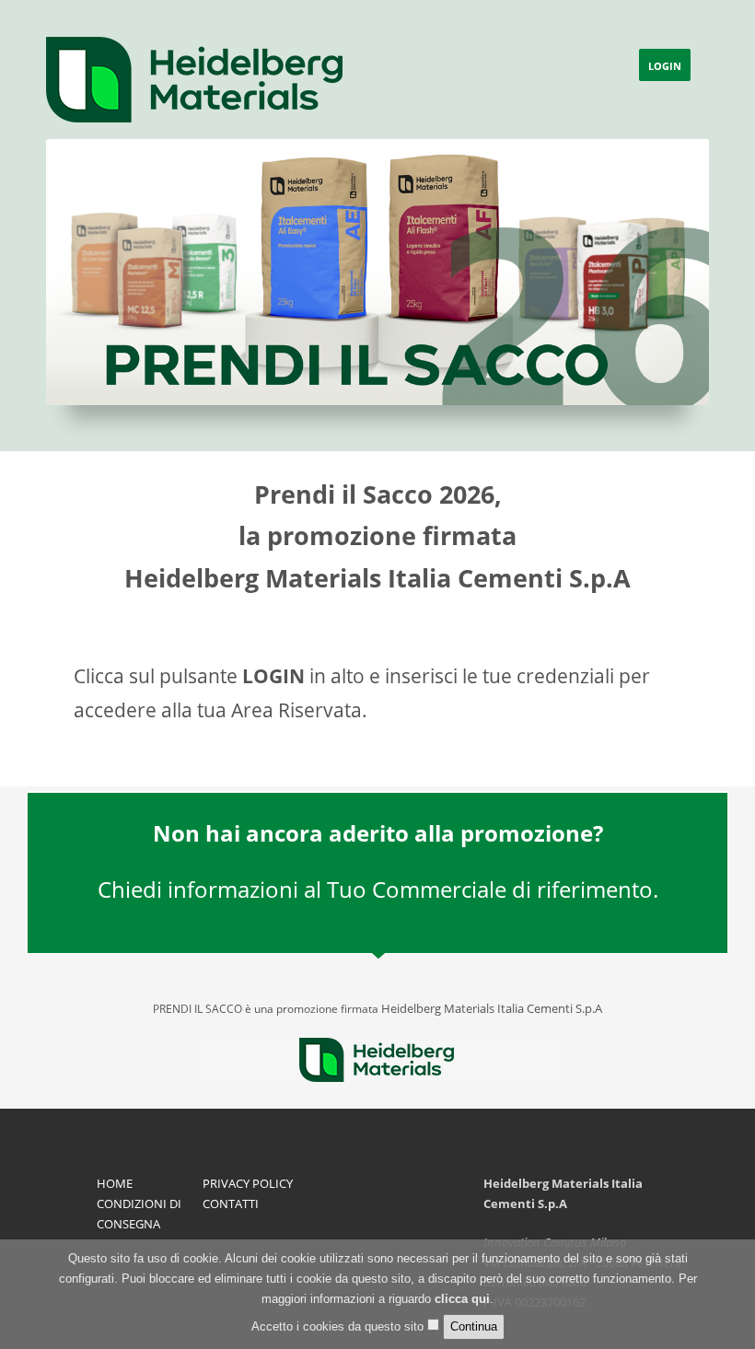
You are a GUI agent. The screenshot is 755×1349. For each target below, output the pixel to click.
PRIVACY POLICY (248, 1183)
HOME (115, 1183)
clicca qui (462, 1299)
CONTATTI (231, 1203)
